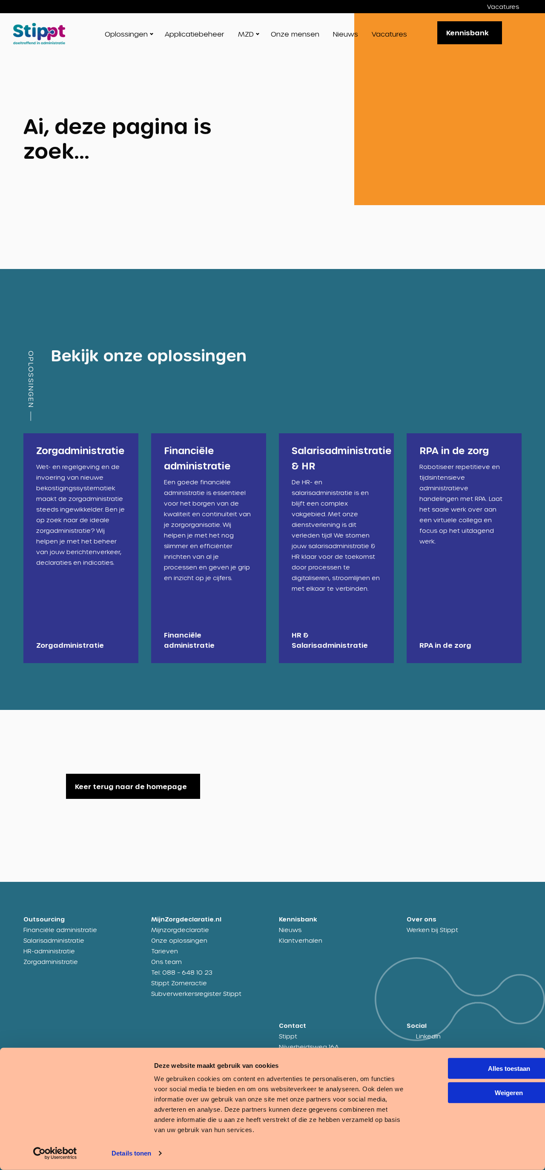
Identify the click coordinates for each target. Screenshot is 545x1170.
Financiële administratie (60, 929)
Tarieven (164, 951)
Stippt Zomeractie (179, 983)
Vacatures (503, 6)
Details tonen (131, 1153)
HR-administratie (49, 951)
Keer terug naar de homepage (131, 786)
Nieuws (345, 34)
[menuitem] (509, 6)
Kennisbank (467, 33)
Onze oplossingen (179, 940)
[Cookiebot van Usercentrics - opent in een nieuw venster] (55, 1153)
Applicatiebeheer (194, 34)
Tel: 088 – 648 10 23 (181, 972)
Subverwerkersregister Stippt (196, 993)
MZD (246, 34)
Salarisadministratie (53, 940)
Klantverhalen (300, 940)
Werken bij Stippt (432, 929)
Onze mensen (295, 34)
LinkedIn (428, 1036)
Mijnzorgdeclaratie (180, 929)
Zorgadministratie (50, 961)
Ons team (166, 961)
